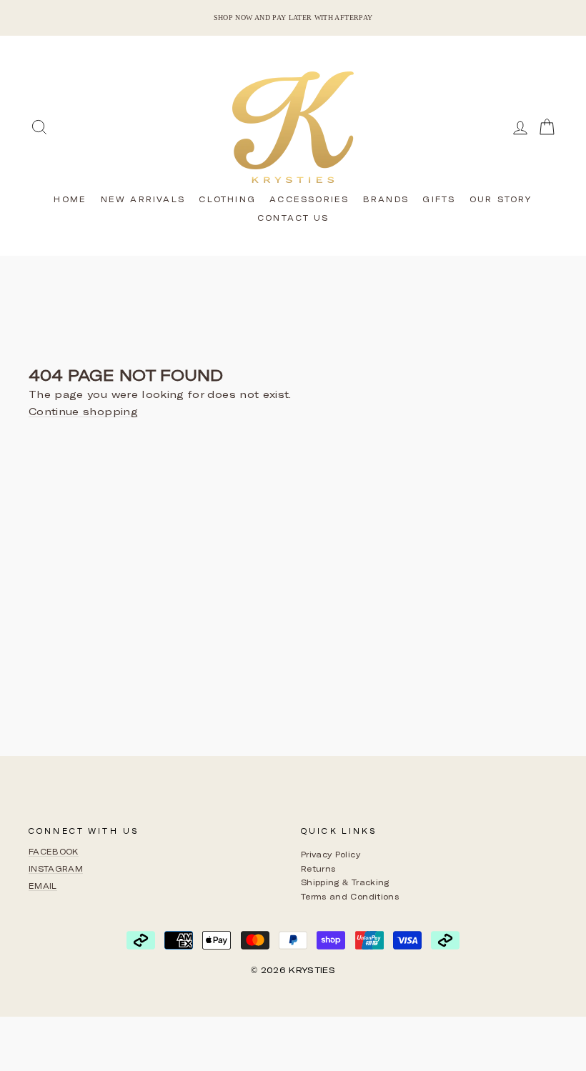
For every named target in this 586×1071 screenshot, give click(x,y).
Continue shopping (83, 412)
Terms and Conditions (350, 896)
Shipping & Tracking (345, 882)
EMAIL (43, 885)
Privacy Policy (330, 854)
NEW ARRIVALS (143, 199)
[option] (293, 17)
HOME (70, 199)
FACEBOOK (54, 851)
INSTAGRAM (56, 868)
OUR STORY (501, 199)
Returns (318, 868)
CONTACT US (293, 217)
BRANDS (386, 199)
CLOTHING (227, 199)
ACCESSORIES (309, 199)
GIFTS (438, 199)
